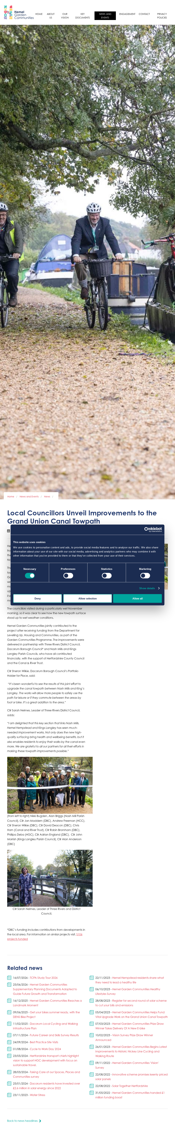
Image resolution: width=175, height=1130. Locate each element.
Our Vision (65, 16)
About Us (51, 16)
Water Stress (37, 1095)
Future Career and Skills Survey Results (54, 1035)
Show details (147, 588)
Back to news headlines (22, 1120)
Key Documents (82, 16)
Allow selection (87, 598)
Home (38, 14)
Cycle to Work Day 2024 (45, 1049)
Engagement (127, 14)
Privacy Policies (162, 16)
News (47, 496)
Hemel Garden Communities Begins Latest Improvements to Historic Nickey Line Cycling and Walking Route (131, 1051)
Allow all (137, 598)
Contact (144, 14)
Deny (38, 598)
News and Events (105, 16)
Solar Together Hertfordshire (130, 1086)
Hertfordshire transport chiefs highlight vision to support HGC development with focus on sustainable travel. (46, 1060)
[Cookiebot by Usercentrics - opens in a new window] (147, 529)
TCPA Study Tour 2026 (44, 977)
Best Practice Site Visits (44, 1042)
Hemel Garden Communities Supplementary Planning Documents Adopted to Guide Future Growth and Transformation (45, 989)
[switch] (68, 575)
